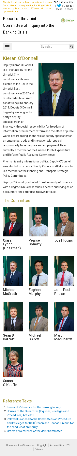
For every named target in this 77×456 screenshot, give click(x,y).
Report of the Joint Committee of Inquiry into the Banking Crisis (28, 25)
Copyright (42, 445)
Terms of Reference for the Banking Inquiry (34, 407)
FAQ (56, 2)
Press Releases (64, 9)
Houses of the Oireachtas (20, 445)
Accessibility (57, 445)
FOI (68, 445)
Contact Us (67, 2)
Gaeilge (68, 5)
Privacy (39, 449)
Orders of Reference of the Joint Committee (34, 431)
